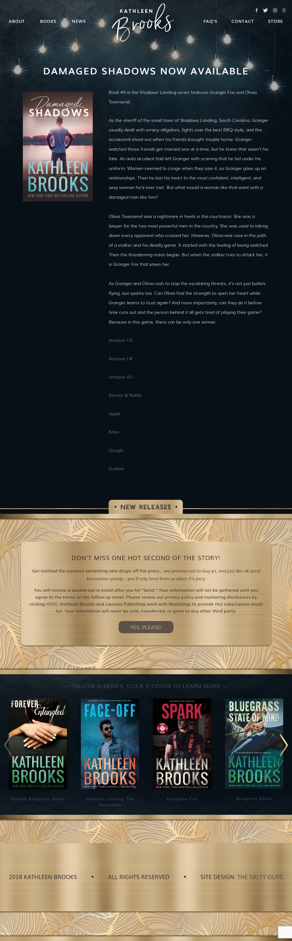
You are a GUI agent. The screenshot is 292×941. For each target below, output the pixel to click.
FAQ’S (210, 21)
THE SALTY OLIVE (260, 877)
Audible (116, 468)
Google (116, 450)
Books (48, 21)
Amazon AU (121, 377)
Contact (242, 21)
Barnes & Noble (125, 395)
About (17, 21)
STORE (275, 21)
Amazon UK (121, 358)
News (79, 21)
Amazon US (120, 340)
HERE (52, 603)
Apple (115, 413)
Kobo (114, 432)
